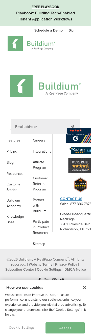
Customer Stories (14, 187)
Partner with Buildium (39, 205)
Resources (15, 174)
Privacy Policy (66, 264)
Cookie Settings (22, 328)
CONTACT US (71, 199)
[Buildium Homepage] (31, 44)
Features (13, 140)
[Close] (84, 287)
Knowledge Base (15, 219)
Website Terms (40, 264)
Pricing (12, 151)
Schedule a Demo (49, 30)
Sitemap (39, 244)
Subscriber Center (19, 269)
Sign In (74, 30)
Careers (39, 140)
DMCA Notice (75, 269)
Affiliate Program (39, 165)
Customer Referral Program (40, 183)
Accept (65, 328)
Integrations (42, 151)
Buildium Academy (14, 203)
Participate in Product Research (41, 227)
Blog (10, 162)
